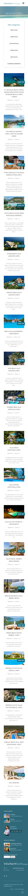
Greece (13, 814)
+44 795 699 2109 (16, 831)
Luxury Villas (14, 50)
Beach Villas (14, 57)
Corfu (12, 819)
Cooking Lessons (16, 843)
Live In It (13, 848)
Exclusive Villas (14, 43)
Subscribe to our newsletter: (10, 854)
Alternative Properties (14, 63)
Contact (12, 889)
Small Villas (14, 30)
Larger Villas (14, 36)
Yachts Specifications (19, 889)
